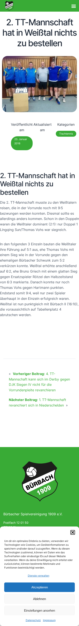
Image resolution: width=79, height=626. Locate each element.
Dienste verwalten (38, 575)
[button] (73, 532)
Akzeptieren (39, 587)
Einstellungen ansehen (39, 610)
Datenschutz (33, 620)
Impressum (49, 620)
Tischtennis (66, 133)
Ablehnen (39, 599)
